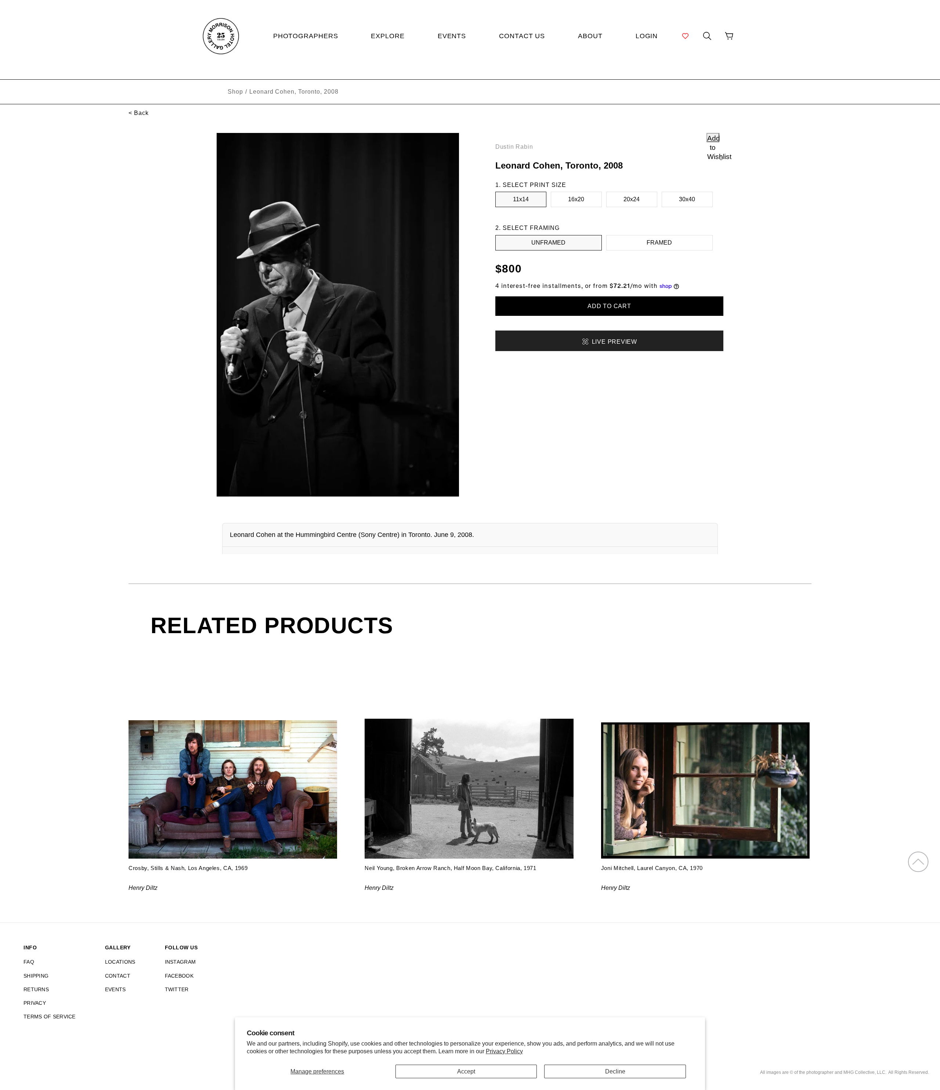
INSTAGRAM (180, 962)
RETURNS (36, 989)
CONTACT (117, 976)
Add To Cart (609, 306)
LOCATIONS (120, 962)
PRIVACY (35, 1003)
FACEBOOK (179, 976)
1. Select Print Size (530, 185)
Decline (615, 1071)
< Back (139, 113)
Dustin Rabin (514, 147)
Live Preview (614, 342)
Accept (466, 1071)
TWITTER (177, 989)
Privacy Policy (504, 1051)
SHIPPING (36, 976)
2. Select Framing (527, 228)
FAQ (29, 962)
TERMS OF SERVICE (50, 1016)
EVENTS (115, 989)
